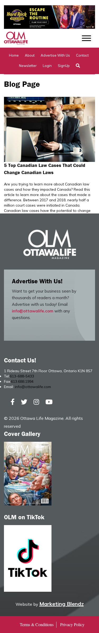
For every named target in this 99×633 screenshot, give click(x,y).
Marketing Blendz (61, 603)
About (30, 55)
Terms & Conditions (37, 624)
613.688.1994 (22, 381)
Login (47, 65)
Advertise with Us (55, 55)
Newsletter (28, 65)
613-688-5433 (22, 376)
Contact (82, 55)
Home (14, 55)
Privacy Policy (72, 624)
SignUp (64, 65)
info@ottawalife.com (32, 310)
